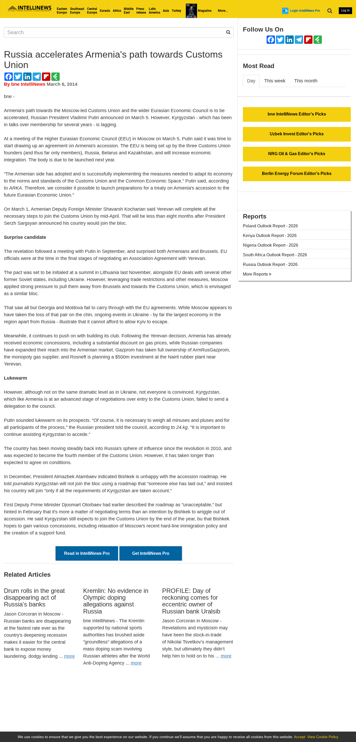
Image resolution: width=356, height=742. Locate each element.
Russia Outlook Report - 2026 (270, 264)
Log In (345, 10)
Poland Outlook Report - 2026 (270, 226)
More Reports (256, 274)
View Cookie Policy (322, 737)
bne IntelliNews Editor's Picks (297, 114)
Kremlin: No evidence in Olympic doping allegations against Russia (115, 601)
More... (223, 11)
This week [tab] (274, 80)
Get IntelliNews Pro (150, 553)
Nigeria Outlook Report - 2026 (270, 245)
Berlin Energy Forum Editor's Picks (297, 173)
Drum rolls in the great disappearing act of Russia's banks (34, 597)
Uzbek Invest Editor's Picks (297, 134)
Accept (299, 737)
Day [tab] (251, 80)
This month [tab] (305, 80)
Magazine (204, 11)
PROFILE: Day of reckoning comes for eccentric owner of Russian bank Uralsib (191, 601)
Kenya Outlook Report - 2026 (270, 235)
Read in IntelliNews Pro (87, 553)
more (69, 656)
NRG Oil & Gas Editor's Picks (296, 153)
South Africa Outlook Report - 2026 (275, 255)
